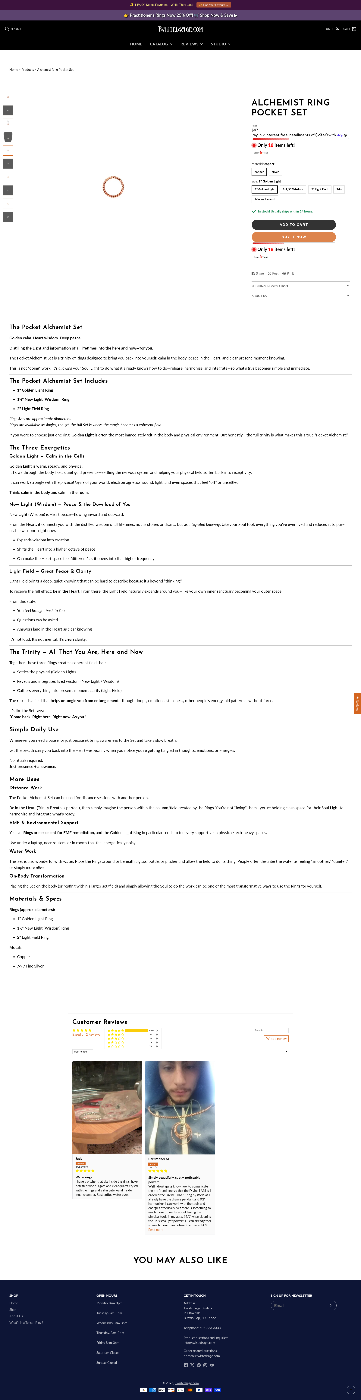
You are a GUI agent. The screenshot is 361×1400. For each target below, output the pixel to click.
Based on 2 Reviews (86, 1034)
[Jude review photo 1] (107, 1107)
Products (27, 70)
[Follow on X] (192, 1365)
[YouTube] (212, 1365)
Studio (218, 44)
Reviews (189, 44)
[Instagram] (205, 1365)
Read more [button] (155, 1230)
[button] (116, 1030)
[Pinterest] (199, 1365)
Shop (13, 1310)
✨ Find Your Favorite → (213, 4)
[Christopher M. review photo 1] (180, 1107)
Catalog (159, 44)
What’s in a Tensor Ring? (26, 1323)
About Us (16, 1316)
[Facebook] (186, 1365)
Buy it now (293, 237)
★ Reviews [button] (357, 703)
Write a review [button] (276, 1039)
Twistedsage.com (187, 1383)
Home (136, 44)
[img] (107, 1171)
